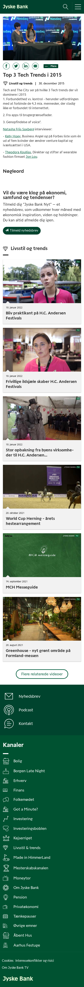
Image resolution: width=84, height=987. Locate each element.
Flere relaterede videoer (42, 674)
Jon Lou (31, 157)
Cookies (7, 961)
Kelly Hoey (13, 136)
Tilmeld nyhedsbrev (23, 230)
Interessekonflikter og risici (34, 961)
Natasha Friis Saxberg (18, 129)
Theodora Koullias (18, 152)
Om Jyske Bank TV (15, 968)
